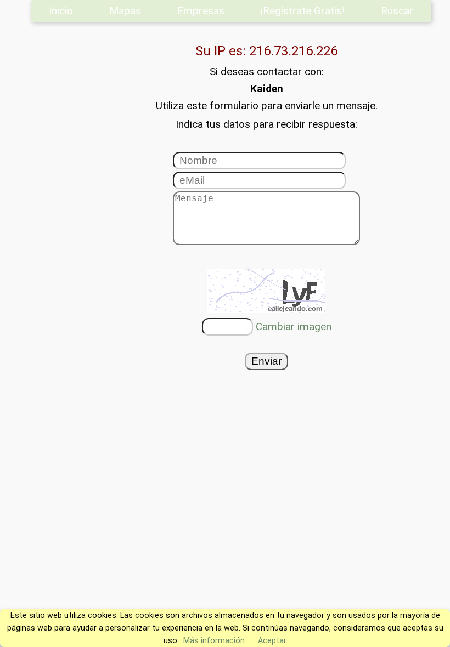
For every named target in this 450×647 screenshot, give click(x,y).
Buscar (397, 10)
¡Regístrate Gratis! (303, 10)
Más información (214, 640)
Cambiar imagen (293, 326)
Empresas (200, 10)
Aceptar (272, 640)
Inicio (61, 10)
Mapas (125, 10)
